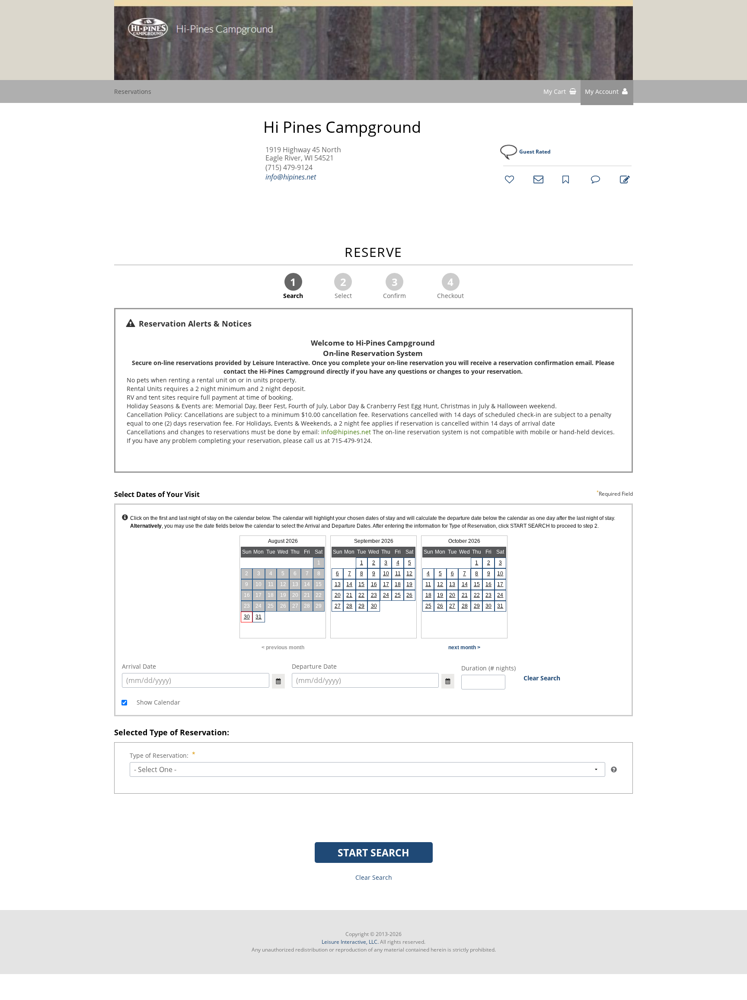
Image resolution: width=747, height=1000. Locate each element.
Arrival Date (139, 666)
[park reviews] (594, 179)
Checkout (450, 287)
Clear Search (542, 678)
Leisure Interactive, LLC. (350, 942)
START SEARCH (373, 852)
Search (293, 287)
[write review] (623, 179)
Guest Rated (535, 151)
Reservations (132, 91)
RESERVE (373, 253)
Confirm (394, 287)
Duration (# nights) (488, 668)
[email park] (536, 179)
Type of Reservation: (159, 755)
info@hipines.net (290, 177)
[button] (607, 92)
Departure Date (314, 666)
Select (343, 287)
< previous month (283, 647)
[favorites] (508, 179)
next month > (464, 647)
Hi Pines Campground (342, 127)
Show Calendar (157, 702)
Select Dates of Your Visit (373, 495)
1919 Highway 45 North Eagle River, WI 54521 (303, 154)
